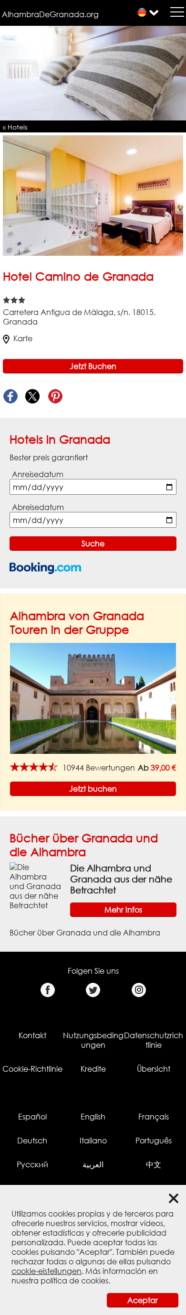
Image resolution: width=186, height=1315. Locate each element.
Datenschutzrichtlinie (153, 1040)
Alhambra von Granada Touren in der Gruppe (77, 622)
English (93, 1116)
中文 (153, 1164)
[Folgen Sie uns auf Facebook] (47, 990)
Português (153, 1140)
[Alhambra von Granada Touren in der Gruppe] (93, 698)
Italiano (93, 1140)
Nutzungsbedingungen (93, 1040)
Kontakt (32, 1035)
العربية (93, 1164)
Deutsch (32, 1140)
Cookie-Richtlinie (32, 1069)
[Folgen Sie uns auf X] (93, 990)
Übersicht (153, 1069)
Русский (32, 1164)
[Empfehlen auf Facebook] (10, 396)
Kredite (93, 1069)
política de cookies (74, 1280)
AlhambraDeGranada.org (50, 14)
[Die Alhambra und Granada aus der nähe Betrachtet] (36, 886)
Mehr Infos (123, 909)
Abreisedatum (38, 507)
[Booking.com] (45, 568)
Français (153, 1116)
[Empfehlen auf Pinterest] (55, 396)
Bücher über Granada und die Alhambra (84, 845)
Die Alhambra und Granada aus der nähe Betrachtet (121, 878)
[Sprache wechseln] (142, 12)
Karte (22, 338)
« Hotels (15, 127)
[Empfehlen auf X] (32, 396)
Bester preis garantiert (49, 457)
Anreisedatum (37, 474)
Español (32, 1116)
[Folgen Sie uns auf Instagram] (138, 990)
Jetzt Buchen (93, 366)
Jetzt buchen (93, 788)
